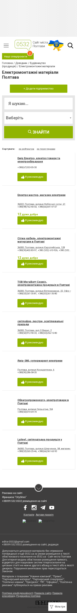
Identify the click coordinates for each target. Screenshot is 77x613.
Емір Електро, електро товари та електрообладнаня (38, 160)
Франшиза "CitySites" (14, 497)
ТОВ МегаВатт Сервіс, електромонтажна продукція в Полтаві (43, 283)
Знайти (40, 132)
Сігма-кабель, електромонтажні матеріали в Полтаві (39, 240)
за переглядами (46, 149)
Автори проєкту (45, 514)
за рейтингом (26, 149)
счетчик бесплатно (38, 607)
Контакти (29, 514)
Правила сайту (43, 593)
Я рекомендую (33, 176)
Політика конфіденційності (17, 593)
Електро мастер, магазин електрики (41, 195)
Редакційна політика (28, 596)
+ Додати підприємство (39, 88)
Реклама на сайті (12, 493)
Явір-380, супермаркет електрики (39, 360)
